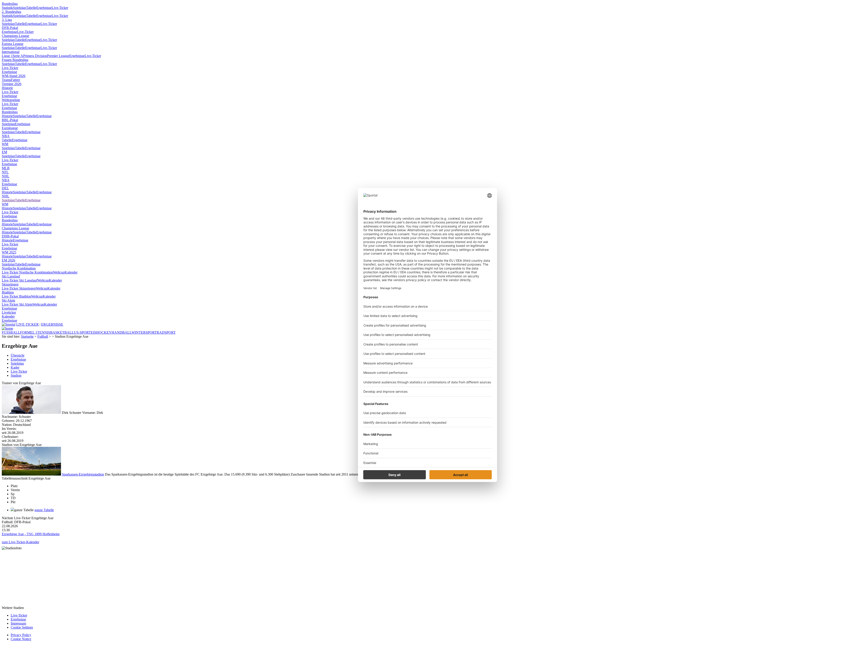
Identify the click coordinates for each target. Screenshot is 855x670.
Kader (15, 367)
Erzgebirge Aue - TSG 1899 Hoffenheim (30, 534)
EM (4, 152)
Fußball (42, 336)
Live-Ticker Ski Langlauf (19, 280)
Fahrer (15, 80)
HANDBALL (122, 332)
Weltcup (59, 272)
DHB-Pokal (10, 236)
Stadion (16, 375)
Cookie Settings (22, 627)
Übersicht (17, 355)
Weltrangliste (11, 100)
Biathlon (8, 292)
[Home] (7, 328)
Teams (6, 80)
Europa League (12, 44)
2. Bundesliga (11, 12)
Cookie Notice (21, 639)
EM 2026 (8, 260)
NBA (6, 136)
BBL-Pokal (10, 120)
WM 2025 (9, 252)
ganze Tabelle (44, 510)
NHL (5, 176)
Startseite (27, 336)
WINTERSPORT (144, 332)
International (10, 52)
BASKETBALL (62, 332)
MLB (6, 168)
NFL (5, 172)
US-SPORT (82, 332)
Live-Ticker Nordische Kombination (27, 272)
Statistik (7, 8)
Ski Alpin (8, 300)
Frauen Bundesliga (15, 60)
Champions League (15, 36)
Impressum (18, 623)
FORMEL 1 (28, 332)
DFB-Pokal (10, 28)
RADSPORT (166, 332)
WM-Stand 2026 (13, 76)
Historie (7, 88)
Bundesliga (10, 4)
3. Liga (7, 20)
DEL (5, 188)
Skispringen (10, 284)
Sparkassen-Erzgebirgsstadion (83, 474)
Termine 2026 (11, 84)
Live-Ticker (60, 8)
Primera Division (35, 56)
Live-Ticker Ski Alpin (17, 304)
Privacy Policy (21, 635)
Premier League (58, 56)
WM (5, 144)
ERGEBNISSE (52, 324)
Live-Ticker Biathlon (16, 296)
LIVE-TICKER (27, 324)
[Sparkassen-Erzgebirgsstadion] (31, 474)
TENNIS (43, 332)
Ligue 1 (7, 56)
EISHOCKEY (101, 332)
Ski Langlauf (11, 276)
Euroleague (10, 128)
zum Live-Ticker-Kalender (20, 542)
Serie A (18, 56)
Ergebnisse (44, 8)
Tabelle (31, 8)
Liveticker (9, 312)
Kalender (71, 272)
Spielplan (19, 8)
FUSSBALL (11, 332)
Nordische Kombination (19, 268)
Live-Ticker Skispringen (19, 288)
